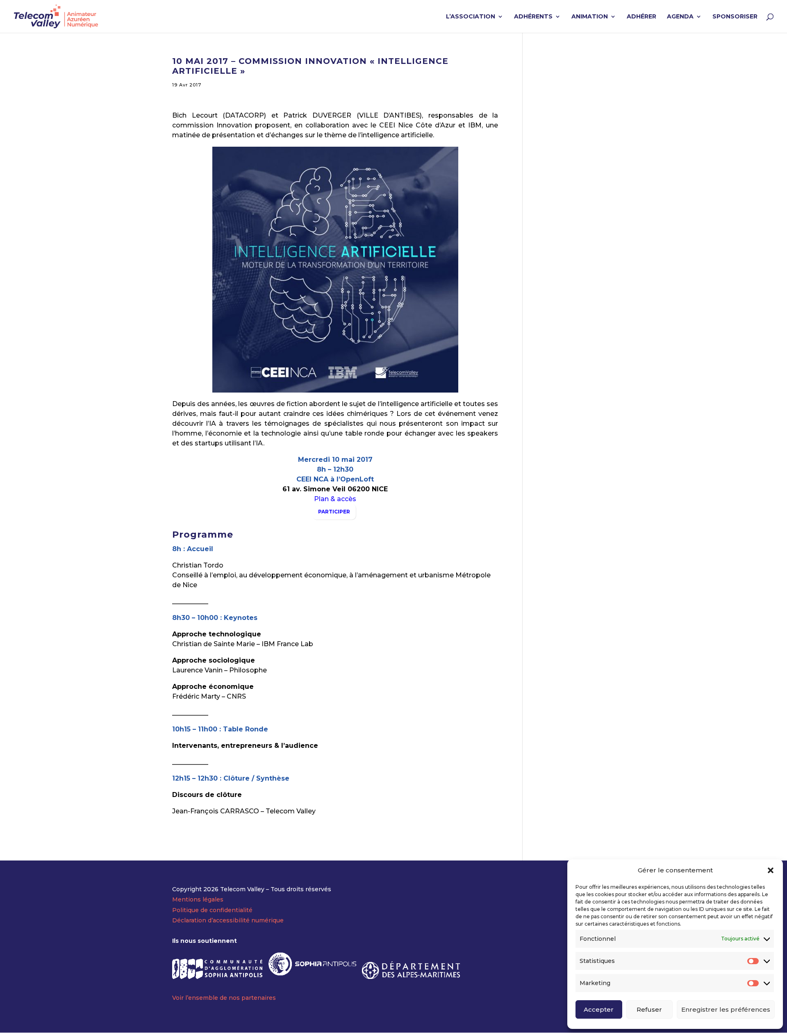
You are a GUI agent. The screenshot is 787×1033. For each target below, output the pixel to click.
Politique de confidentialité (212, 910)
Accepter (599, 1009)
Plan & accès (335, 499)
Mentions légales (197, 899)
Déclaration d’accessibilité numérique (228, 920)
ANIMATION (589, 17)
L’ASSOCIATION (470, 17)
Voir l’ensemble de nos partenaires (224, 997)
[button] (771, 870)
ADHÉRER (641, 17)
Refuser (649, 1009)
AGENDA (680, 17)
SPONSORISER (734, 17)
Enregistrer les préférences (725, 1009)
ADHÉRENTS (533, 17)
